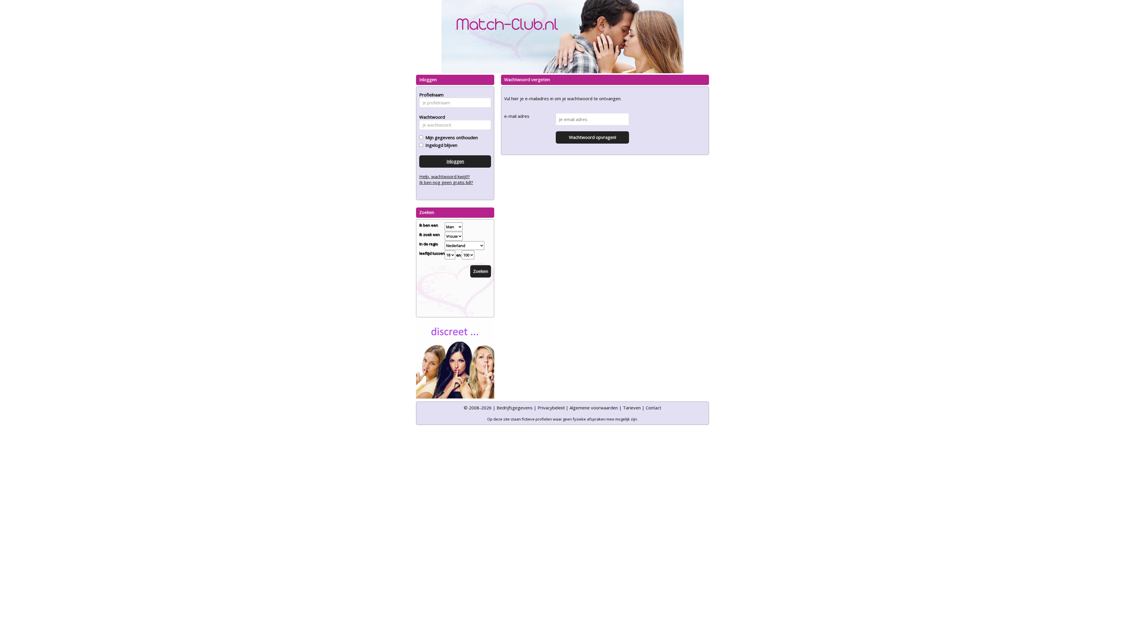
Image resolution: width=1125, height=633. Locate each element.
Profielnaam (430, 95)
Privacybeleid (551, 408)
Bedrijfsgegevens (515, 408)
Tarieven (632, 408)
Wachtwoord (430, 117)
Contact (653, 408)
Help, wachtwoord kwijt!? (444, 176)
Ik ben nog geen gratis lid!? (446, 182)
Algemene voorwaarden (594, 408)
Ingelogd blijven (440, 145)
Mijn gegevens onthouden (450, 137)
